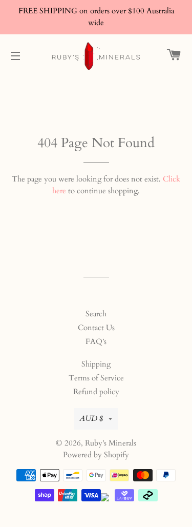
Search (96, 314)
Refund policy (96, 392)
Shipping (96, 364)
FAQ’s (96, 341)
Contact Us (96, 327)
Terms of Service (96, 378)
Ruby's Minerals (110, 443)
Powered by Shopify (96, 455)
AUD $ (91, 418)
